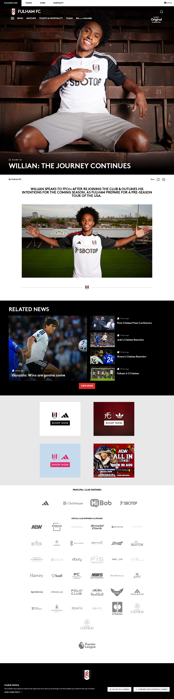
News (20, 18)
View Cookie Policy (12, 692)
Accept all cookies (120, 689)
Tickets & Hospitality (51, 18)
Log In (169, 3)
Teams (69, 18)
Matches (31, 18)
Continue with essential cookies (152, 689)
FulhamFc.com (10, 3)
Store (42, 3)
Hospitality (58, 3)
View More (87, 386)
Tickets (29, 3)
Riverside (83, 19)
